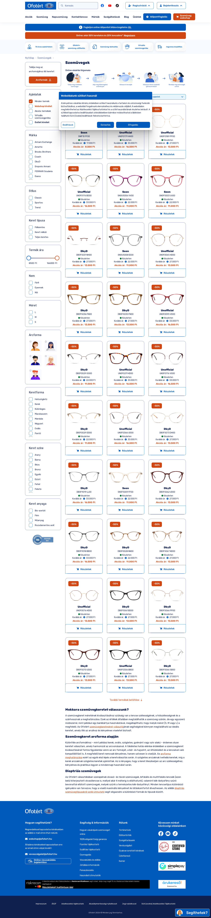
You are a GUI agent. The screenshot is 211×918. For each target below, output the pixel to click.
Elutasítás (106, 125)
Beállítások (68, 125)
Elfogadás (133, 125)
